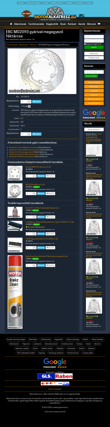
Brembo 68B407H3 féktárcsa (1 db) (38, 167)
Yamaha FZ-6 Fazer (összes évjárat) (21, 152)
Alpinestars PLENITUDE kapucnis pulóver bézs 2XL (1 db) (94, 176)
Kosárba (37, 101)
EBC (22, 118)
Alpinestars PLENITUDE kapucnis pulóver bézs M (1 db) (94, 255)
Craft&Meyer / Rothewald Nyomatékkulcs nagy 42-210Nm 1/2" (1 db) (50, 222)
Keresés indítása (91, 76)
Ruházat (72, 24)
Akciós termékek (97, 339)
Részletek (51, 176)
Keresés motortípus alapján (16, 339)
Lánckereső (94, 91)
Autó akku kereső (94, 103)
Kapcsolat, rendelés (33, 3)
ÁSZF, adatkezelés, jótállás (26, 353)
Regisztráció (94, 53)
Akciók (81, 24)
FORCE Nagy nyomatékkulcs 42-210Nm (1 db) (42, 239)
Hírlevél (45, 3)
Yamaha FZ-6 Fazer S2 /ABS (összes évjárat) (24, 154)
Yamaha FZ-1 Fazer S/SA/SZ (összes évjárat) (24, 150)
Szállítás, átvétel (56, 3)
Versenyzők (79, 3)
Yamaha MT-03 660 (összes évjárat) (21, 156)
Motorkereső (94, 86)
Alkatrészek (20, 24)
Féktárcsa (33, 45)
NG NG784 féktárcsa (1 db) (35, 184)
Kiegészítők (52, 24)
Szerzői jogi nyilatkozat (56, 353)
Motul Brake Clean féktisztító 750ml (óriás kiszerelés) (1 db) (46, 256)
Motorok (91, 24)
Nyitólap (21, 3)
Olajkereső (26, 344)
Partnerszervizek (73, 353)
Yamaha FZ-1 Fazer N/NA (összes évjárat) (23, 147)
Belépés (94, 47)
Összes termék (12, 45)
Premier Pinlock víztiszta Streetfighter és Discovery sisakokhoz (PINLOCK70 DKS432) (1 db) (94, 138)
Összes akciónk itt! (94, 129)
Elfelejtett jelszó (94, 58)
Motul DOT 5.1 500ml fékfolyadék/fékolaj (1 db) (42, 208)
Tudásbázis (69, 3)
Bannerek (91, 348)
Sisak (63, 24)
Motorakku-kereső (51, 344)
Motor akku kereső (94, 99)
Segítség (42, 353)
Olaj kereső (94, 95)
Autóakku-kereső (67, 344)
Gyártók (89, 3)
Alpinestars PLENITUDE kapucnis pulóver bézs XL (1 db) (94, 294)
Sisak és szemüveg (72, 339)
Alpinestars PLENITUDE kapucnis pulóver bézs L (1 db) (94, 216)
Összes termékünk (94, 82)
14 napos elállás (87, 353)
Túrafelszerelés (36, 24)
